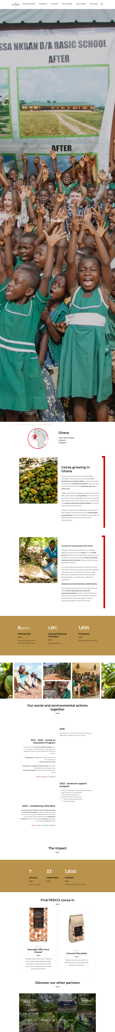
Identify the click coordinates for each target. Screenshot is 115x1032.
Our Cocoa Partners (41, 424)
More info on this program (48, 776)
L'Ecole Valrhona (81, 3)
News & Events (94, 3)
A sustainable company (28, 3)
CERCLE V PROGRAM (67, 3)
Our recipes (54, 3)
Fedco (49, 424)
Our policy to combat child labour (45, 825)
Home (13, 424)
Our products (43, 3)
